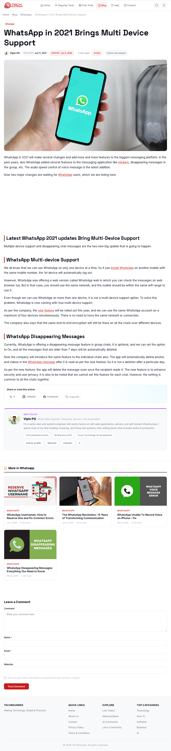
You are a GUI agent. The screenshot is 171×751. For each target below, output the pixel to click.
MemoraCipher (111, 716)
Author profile (33, 443)
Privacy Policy (76, 727)
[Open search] (157, 5)
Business (141, 727)
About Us (73, 716)
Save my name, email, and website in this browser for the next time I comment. (44, 677)
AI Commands (110, 721)
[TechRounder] (13, 5)
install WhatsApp (122, 268)
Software (142, 721)
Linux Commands (112, 727)
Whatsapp (9, 24)
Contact (131, 5)
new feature (46, 310)
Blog (103, 5)
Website (51, 443)
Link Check (109, 710)
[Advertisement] (85, 204)
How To (141, 716)
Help (116, 5)
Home (47, 5)
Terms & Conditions (79, 733)
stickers (123, 162)
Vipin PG (15, 53)
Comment (9, 608)
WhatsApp (65, 174)
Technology (143, 710)
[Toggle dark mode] (164, 5)
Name (8, 637)
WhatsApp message (41, 362)
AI (138, 733)
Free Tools (87, 5)
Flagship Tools (66, 5)
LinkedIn (67, 443)
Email (8, 650)
